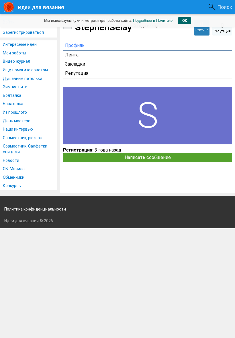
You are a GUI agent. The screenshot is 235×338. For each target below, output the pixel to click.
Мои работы (14, 53)
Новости (11, 160)
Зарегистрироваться (23, 32)
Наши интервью (18, 129)
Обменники (13, 177)
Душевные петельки (22, 78)
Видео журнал (16, 61)
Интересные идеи (20, 44)
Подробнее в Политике (153, 20)
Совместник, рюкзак (22, 137)
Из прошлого (15, 112)
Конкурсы (12, 185)
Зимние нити (15, 86)
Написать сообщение (148, 157)
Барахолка (13, 103)
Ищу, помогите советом (25, 70)
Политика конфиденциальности (35, 209)
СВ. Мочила (14, 168)
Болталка (12, 95)
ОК (184, 21)
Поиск (224, 7)
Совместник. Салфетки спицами (25, 149)
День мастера (16, 121)
